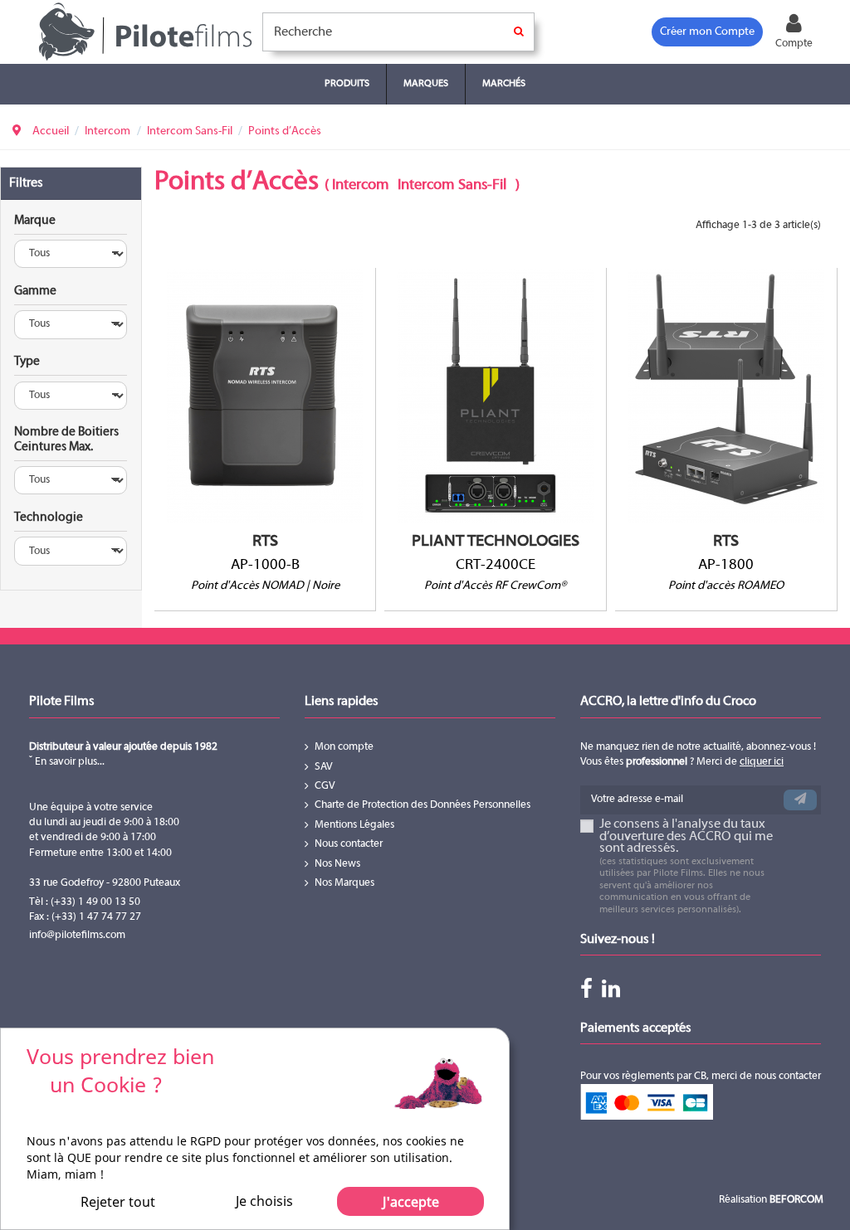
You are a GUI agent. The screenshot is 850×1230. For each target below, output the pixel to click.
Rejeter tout (118, 1202)
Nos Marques (344, 883)
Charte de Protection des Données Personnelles (422, 805)
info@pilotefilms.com (77, 935)
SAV (324, 767)
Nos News (337, 864)
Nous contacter (349, 844)
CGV (325, 786)
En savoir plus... (68, 762)
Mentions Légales (354, 825)
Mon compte (344, 747)
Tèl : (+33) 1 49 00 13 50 (84, 902)
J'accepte (411, 1202)
